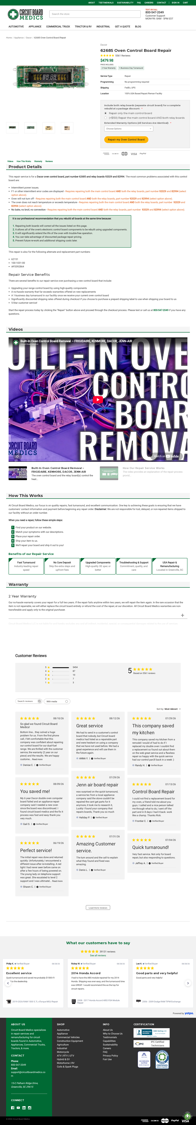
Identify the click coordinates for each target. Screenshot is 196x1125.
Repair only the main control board (130, 113)
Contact (161, 3)
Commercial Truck (58, 26)
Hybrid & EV (63, 1059)
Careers (149, 3)
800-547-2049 (154, 12)
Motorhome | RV (65, 1063)
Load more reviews (98, 907)
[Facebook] (12, 1107)
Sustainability (125, 3)
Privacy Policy (110, 1055)
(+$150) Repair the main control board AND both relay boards (147, 117)
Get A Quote (122, 26)
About (91, 3)
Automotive (16, 26)
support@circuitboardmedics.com (28, 1072)
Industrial (103, 26)
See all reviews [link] (98, 955)
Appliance (35, 26)
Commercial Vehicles (68, 1037)
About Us (108, 1029)
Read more (37, 759)
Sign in (175, 3)
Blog (138, 26)
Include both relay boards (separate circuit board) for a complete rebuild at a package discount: (142, 107)
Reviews (49, 161)
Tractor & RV (83, 26)
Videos (10, 161)
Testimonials (106, 3)
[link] (33, 1001)
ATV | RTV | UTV (65, 1055)
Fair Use (107, 1059)
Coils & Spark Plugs (67, 1066)
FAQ (139, 3)
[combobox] (169, 709)
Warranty (38, 161)
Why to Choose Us (113, 1033)
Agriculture (63, 1044)
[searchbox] (26, 701)
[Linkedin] (24, 1107)
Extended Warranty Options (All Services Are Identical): (137, 123)
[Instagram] (29, 1107)
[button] (8, 983)
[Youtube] (18, 1107)
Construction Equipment (70, 1040)
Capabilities (109, 1040)
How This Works (24, 161)
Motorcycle (63, 1052)
